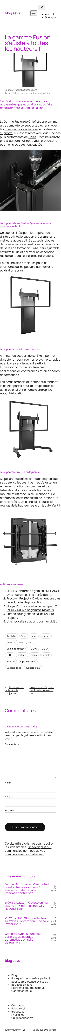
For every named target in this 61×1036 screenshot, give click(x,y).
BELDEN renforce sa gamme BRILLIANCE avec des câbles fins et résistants (33, 593)
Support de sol (14, 667)
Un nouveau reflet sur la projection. (14, 690)
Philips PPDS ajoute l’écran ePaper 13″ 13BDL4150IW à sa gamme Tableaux (32, 608)
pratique (22, 654)
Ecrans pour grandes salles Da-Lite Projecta (30, 616)
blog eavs (12, 13)
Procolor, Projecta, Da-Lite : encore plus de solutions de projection (34, 600)
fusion (10, 642)
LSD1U (10, 654)
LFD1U (34, 648)
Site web (9, 810)
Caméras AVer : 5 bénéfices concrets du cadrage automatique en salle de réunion (23, 938)
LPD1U (44, 648)
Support (11, 661)
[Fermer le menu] (42, 7)
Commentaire (12, 744)
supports (31, 125)
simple (46, 654)
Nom (8, 782)
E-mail (9, 796)
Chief (32, 137)
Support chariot (28, 661)
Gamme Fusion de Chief (20, 121)
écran (34, 636)
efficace (45, 636)
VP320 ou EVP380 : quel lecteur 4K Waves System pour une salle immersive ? (27, 921)
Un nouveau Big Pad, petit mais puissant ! (41, 688)
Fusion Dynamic (25, 642)
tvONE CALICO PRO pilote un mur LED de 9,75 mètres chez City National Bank (27, 905)
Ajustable (11, 636)
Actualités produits (39, 93)
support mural (33, 667)
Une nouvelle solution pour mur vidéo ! (33, 621)
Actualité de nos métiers (17, 93)
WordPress (50, 1029)
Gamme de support (16, 648)
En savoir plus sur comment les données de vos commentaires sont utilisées (28, 850)
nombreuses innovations (22, 129)
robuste (35, 654)
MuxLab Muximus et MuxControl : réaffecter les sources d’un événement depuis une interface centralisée (27, 888)
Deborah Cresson (23, 89)
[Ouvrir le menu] (33, 13)
